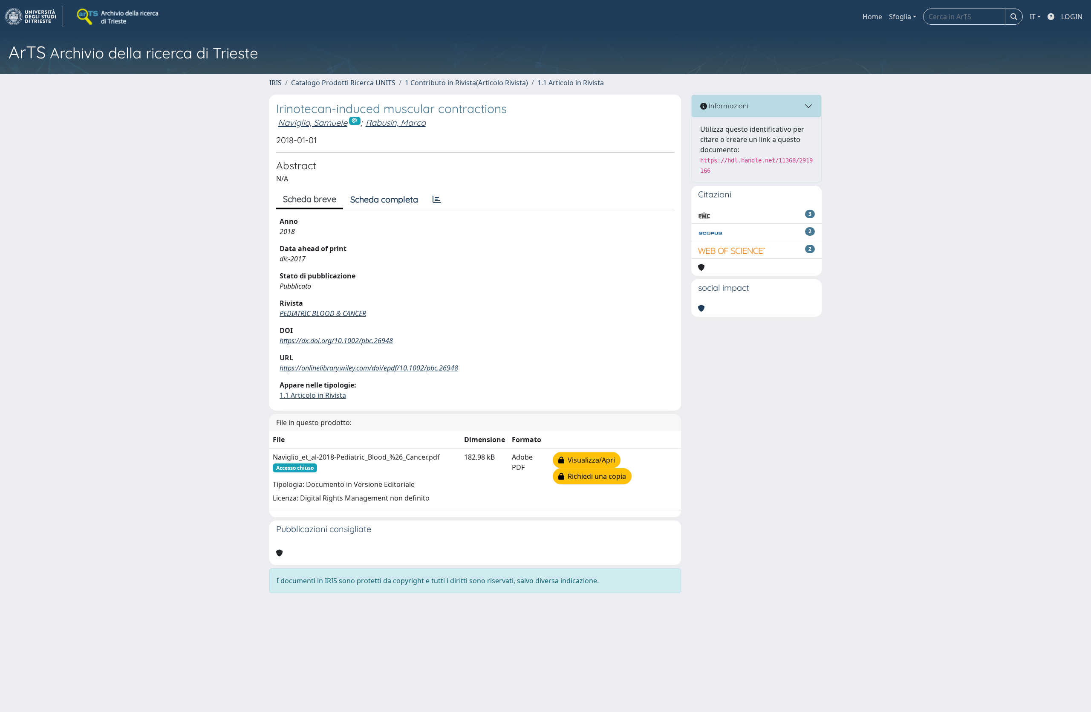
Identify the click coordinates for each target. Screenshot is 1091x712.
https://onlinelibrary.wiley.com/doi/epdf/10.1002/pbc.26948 (369, 368)
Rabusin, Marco (396, 122)
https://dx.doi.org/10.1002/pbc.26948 (336, 340)
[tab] (436, 199)
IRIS (275, 82)
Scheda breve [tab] (309, 199)
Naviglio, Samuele (312, 122)
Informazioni (727, 105)
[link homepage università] (118, 16)
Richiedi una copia (595, 476)
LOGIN (1071, 16)
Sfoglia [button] (900, 16)
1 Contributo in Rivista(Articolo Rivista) (466, 82)
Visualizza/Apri (589, 460)
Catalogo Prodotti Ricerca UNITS (343, 82)
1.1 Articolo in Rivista (570, 82)
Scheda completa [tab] (384, 199)
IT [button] (1033, 16)
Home (872, 16)
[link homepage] (34, 16)
